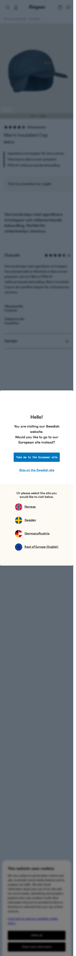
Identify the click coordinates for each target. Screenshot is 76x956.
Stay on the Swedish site (36, 470)
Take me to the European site (36, 457)
